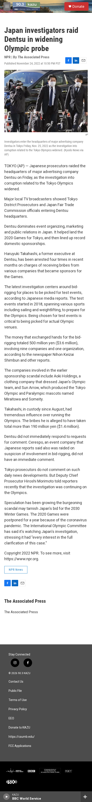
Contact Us (16, 681)
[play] (6, 797)
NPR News (16, 569)
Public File (15, 690)
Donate (78, 6)
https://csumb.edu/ (22, 736)
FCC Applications (20, 746)
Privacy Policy (18, 709)
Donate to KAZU (19, 727)
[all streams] (86, 796)
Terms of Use (18, 700)
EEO (11, 718)
